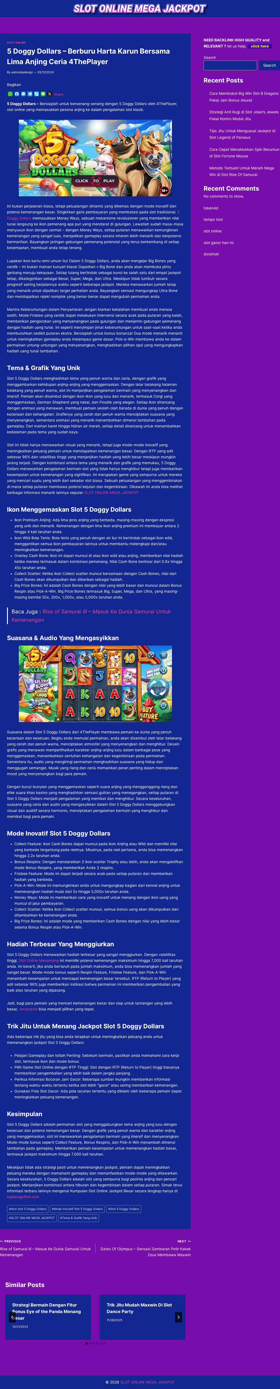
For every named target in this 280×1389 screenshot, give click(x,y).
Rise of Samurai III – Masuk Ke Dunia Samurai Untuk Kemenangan (45, 1248)
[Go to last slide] (12, 1317)
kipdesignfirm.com (23, 1197)
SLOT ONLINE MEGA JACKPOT (111, 492)
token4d (211, 208)
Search (210, 57)
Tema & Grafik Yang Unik (78, 1218)
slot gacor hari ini (219, 243)
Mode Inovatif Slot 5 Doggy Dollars (77, 1209)
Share (58, 94)
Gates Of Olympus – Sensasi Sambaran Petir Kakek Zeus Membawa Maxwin (145, 1248)
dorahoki (211, 254)
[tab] (87, 1343)
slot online (213, 231)
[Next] (178, 1317)
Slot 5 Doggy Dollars (123, 1209)
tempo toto (213, 219)
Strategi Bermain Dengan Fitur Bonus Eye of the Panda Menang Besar (46, 1311)
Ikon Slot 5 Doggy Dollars (27, 1209)
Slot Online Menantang (39, 960)
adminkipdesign (22, 72)
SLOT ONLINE (16, 42)
